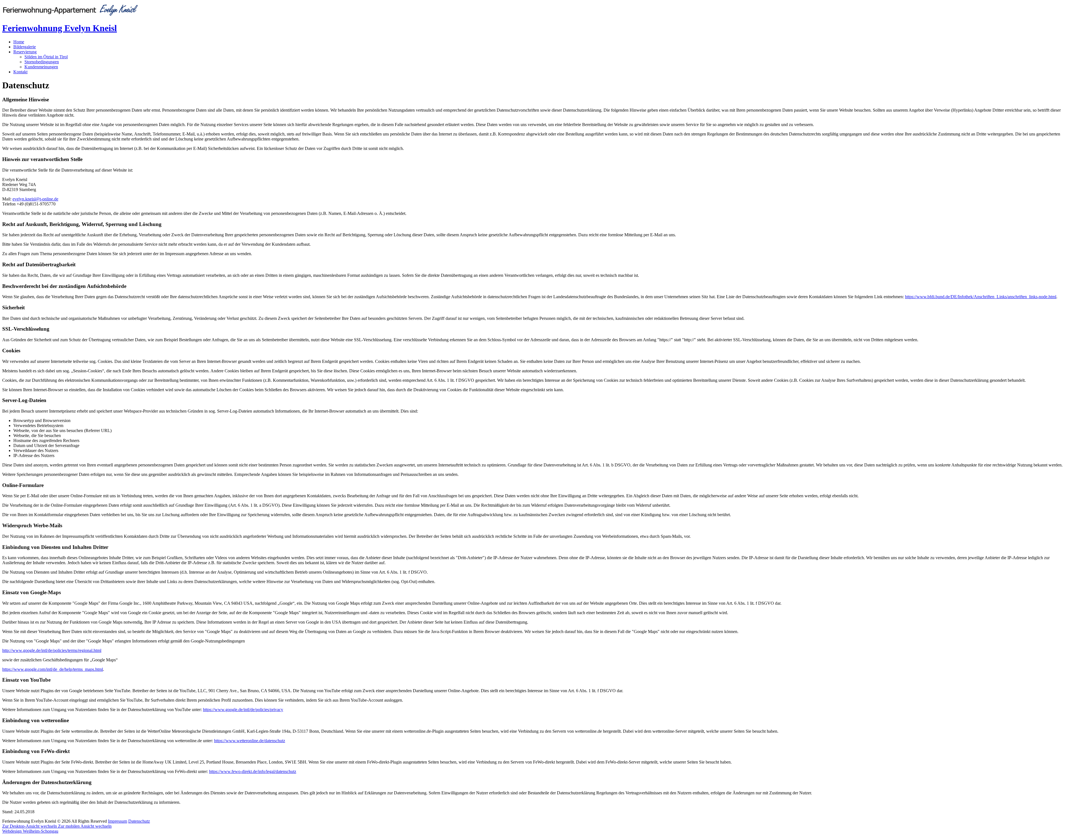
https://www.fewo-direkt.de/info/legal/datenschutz (252, 771)
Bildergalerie (24, 46)
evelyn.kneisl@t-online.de (35, 199)
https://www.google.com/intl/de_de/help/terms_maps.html (52, 669)
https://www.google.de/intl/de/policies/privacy (243, 709)
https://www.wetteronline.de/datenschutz (249, 740)
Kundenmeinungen (41, 66)
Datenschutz (139, 821)
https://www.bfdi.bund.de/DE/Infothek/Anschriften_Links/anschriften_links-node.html (980, 296)
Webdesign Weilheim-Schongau (30, 831)
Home (18, 41)
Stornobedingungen (41, 61)
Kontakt (20, 71)
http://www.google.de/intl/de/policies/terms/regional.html (51, 650)
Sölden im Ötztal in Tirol (46, 56)
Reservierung (25, 51)
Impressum (117, 821)
